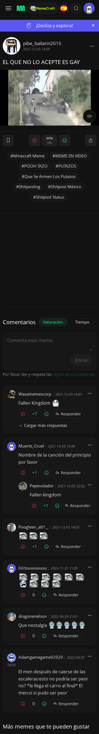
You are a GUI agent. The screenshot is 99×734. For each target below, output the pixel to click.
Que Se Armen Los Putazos (50, 176)
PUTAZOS (67, 166)
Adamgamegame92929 (40, 657)
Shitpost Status (50, 197)
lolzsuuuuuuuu (32, 568)
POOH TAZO (36, 166)
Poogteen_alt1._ (33, 527)
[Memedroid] (20, 8)
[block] (91, 45)
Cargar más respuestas (45, 425)
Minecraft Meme (29, 156)
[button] (76, 8)
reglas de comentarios (74, 374)
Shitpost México (66, 186)
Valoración (53, 322)
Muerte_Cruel (31, 446)
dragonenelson (32, 616)
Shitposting (29, 186)
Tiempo (82, 322)
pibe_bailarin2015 (42, 43)
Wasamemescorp (34, 394)
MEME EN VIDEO (71, 156)
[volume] (89, 116)
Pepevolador (42, 485)
